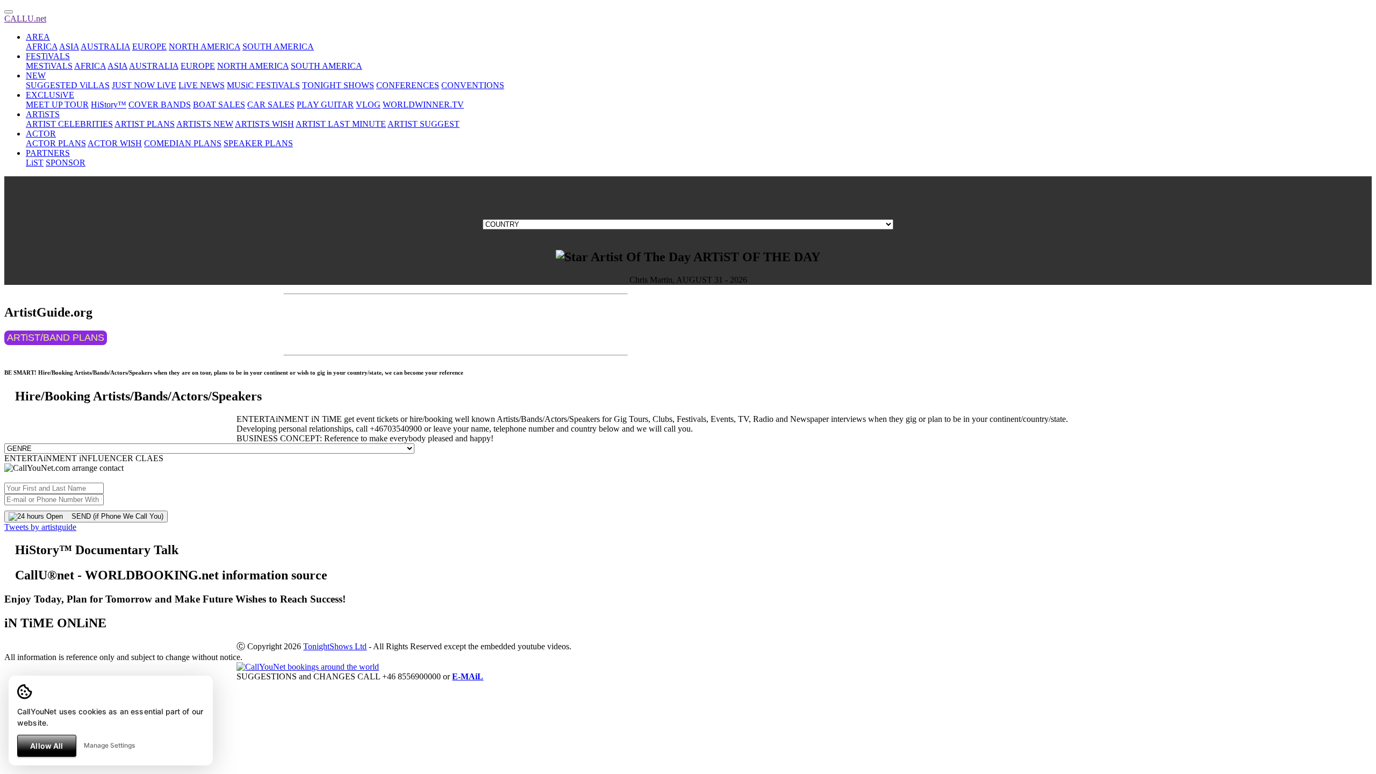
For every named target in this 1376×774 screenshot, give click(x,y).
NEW (36, 75)
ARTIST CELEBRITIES (69, 123)
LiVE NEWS (201, 85)
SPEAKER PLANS (258, 143)
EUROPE (149, 46)
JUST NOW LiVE (144, 85)
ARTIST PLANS (144, 123)
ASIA (69, 46)
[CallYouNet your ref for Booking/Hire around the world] (307, 666)
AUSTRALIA (105, 46)
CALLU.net (25, 18)
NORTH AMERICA (204, 46)
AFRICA (42, 46)
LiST (35, 162)
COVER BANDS (159, 104)
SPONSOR (65, 162)
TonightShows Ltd (335, 646)
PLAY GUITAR (325, 104)
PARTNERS (48, 152)
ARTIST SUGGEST (424, 123)
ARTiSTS (43, 114)
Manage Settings (109, 745)
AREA (38, 36)
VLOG (368, 104)
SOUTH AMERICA (278, 46)
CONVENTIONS (472, 85)
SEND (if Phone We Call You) (113, 516)
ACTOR (41, 133)
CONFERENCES (407, 85)
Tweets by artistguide (40, 527)
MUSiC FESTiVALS (263, 85)
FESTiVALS (48, 56)
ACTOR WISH (115, 143)
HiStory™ (108, 104)
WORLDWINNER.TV (423, 104)
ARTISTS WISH (264, 123)
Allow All (46, 745)
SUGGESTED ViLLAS (68, 85)
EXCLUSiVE (50, 94)
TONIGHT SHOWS (338, 85)
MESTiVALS (49, 65)
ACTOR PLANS (56, 143)
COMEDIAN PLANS (182, 143)
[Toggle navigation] (8, 11)
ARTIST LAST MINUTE (341, 123)
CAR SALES (271, 104)
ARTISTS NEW (204, 123)
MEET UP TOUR (57, 104)
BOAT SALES (219, 104)
